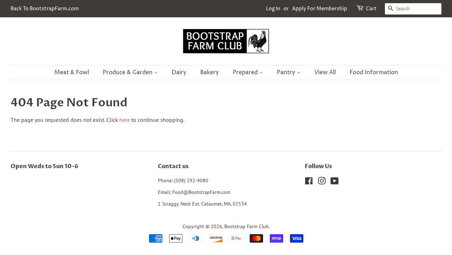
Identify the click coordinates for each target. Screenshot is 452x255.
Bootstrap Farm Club (246, 226)
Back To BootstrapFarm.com (45, 8)
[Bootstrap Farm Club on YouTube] (335, 182)
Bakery (209, 72)
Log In (273, 8)
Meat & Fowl (71, 72)
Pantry (287, 72)
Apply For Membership (319, 8)
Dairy (179, 72)
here (124, 119)
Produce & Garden (128, 72)
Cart (371, 8)
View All (325, 72)
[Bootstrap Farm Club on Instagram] (322, 182)
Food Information (374, 72)
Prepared (246, 72)
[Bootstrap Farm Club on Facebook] (309, 182)
